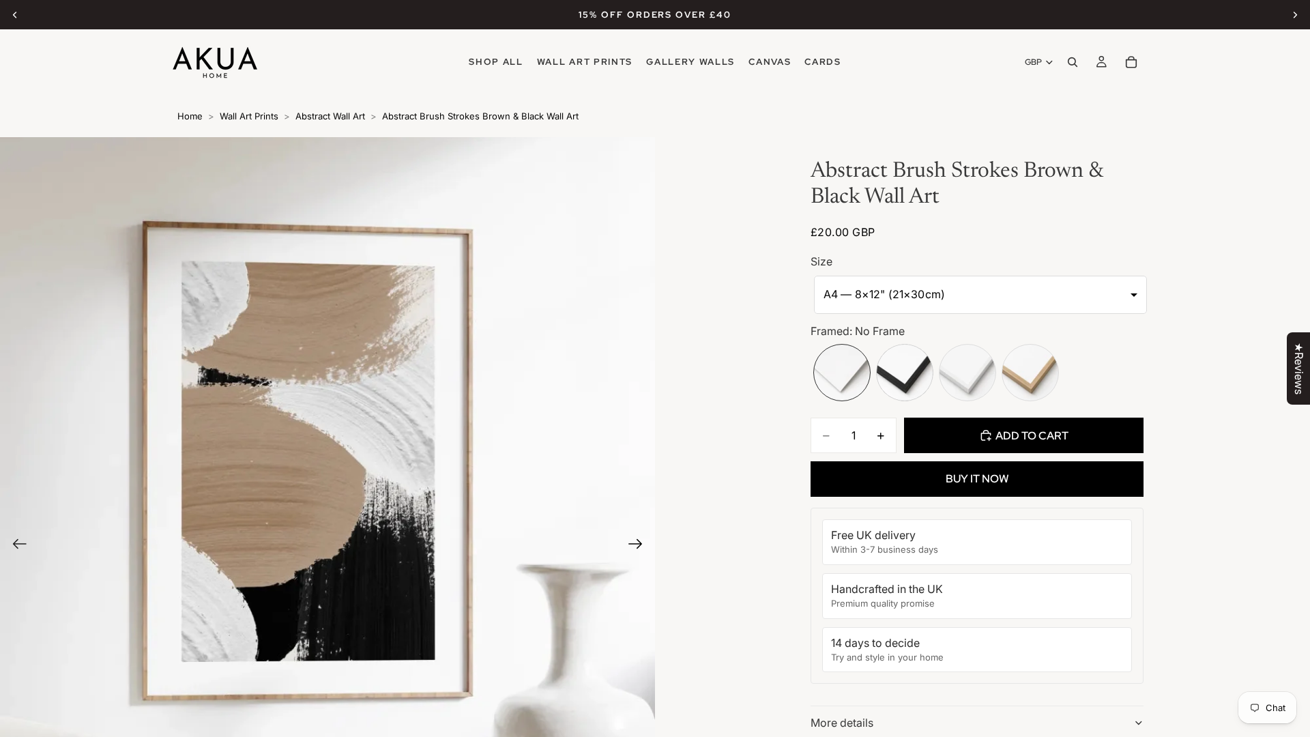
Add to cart (1031, 436)
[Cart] (1131, 62)
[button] (980, 295)
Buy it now (977, 479)
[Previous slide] (15, 15)
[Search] (1073, 62)
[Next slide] (1295, 15)
